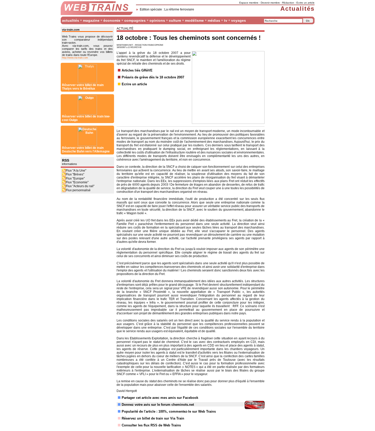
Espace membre (248, 2)
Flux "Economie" (77, 182)
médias (214, 20)
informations (69, 163)
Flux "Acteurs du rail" (80, 186)
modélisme (194, 20)
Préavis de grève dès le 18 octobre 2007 (153, 77)
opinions (157, 20)
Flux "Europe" (75, 178)
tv (225, 20)
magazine (91, 20)
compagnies (135, 20)
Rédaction (288, 2)
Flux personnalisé (78, 190)
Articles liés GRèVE (137, 70)
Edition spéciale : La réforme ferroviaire (167, 9)
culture (175, 20)
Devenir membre (270, 2)
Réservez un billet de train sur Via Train (153, 418)
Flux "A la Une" (76, 170)
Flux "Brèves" (75, 174)
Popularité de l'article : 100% (144, 411)
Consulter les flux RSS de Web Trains (151, 425)
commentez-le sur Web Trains (192, 411)
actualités (70, 20)
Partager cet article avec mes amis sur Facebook (160, 398)
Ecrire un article (305, 2)
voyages (238, 20)
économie (111, 20)
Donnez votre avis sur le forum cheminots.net (158, 404)
